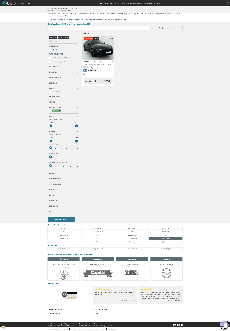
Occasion (116, 3)
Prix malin (100, 3)
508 (59, 37)
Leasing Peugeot (67, 10)
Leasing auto (59, 10)
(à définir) (56, 144)
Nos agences (148, 3)
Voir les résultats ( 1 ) (61, 219)
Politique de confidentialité (58, 329)
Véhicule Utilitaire (77, 329)
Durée (54, 144)
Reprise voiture (137, 3)
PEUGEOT (52, 37)
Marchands (156, 3)
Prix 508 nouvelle (98, 313)
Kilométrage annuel (58, 162)
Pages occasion (99, 329)
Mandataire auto (51, 10)
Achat (106, 3)
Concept (89, 329)
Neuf (110, 3)
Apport (54, 153)
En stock (122, 3)
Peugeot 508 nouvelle (54, 313)
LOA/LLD (129, 3)
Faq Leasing (112, 329)
